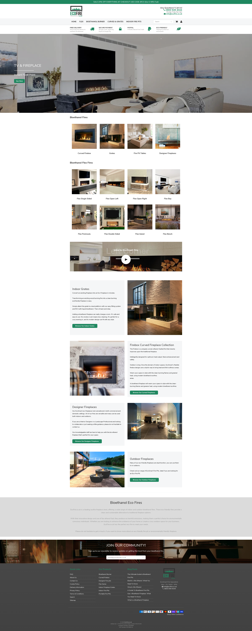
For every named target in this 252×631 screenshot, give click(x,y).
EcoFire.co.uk (128, 622)
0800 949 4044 (174, 10)
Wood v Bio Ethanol (134, 587)
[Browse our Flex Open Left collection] (112, 182)
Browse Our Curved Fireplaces (144, 392)
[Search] (171, 21)
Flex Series (102, 584)
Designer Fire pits (105, 581)
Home (73, 22)
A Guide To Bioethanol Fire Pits (138, 590)
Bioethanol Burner (95, 22)
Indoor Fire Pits (133, 22)
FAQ (71, 574)
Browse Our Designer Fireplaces (87, 441)
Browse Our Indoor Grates (84, 326)
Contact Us (74, 581)
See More (19, 81)
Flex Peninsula (84, 234)
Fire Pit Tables (140, 153)
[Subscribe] (143, 557)
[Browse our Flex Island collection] (139, 217)
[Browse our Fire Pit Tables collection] (139, 136)
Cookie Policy (74, 584)
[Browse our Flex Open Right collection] (139, 182)
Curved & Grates (115, 22)
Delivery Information (77, 587)
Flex (81, 22)
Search (72, 597)
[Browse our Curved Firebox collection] (84, 136)
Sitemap (73, 600)
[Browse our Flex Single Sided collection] (84, 182)
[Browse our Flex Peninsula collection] (84, 217)
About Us (73, 577)
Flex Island (139, 234)
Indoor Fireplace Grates (107, 587)
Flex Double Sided (112, 234)
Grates (112, 153)
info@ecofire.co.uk (174, 14)
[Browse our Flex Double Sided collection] (112, 217)
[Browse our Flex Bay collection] (167, 182)
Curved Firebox (84, 153)
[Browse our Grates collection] (112, 136)
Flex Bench (167, 234)
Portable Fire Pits (105, 594)
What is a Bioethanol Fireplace (138, 600)
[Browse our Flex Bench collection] (167, 217)
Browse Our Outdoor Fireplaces (144, 480)
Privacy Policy (75, 590)
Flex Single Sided (84, 198)
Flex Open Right (140, 198)
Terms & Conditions (77, 594)
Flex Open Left (112, 198)
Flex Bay (167, 198)
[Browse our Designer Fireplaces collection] (167, 136)
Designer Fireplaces (167, 153)
